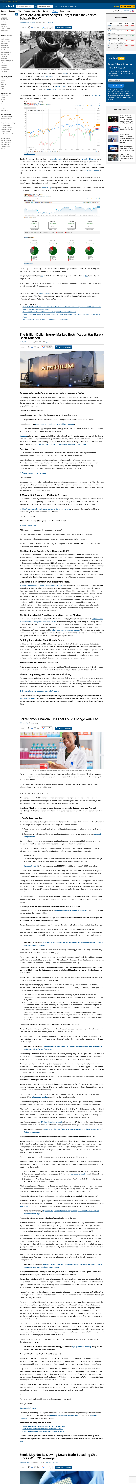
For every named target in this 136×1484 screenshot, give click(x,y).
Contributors (4, 26)
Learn (69, 11)
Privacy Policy (122, 97)
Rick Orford (4, 65)
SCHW (109, 36)
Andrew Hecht (5, 37)
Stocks (3, 11)
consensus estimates (92, 170)
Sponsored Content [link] (52, 342)
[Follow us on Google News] (46, 27)
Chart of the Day (5, 28)
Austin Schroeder (6, 39)
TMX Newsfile (4, 149)
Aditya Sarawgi (44, 293)
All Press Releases (6, 140)
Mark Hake (4, 58)
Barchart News (5, 22)
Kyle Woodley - (24, 723)
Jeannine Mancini (6, 52)
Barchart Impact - (25, 342)
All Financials (4, 95)
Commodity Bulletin (6, 129)
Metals (3, 86)
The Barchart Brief (6, 118)
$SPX (109, 26)
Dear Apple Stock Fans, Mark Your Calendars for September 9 (45, 319)
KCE (109, 40)
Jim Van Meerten (5, 54)
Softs (2, 89)
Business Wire (5, 144)
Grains (2, 82)
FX (1, 104)
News (55, 11)
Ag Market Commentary (8, 134)
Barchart (32, 22)
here (59, 299)
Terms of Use (111, 97)
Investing (46, 11)
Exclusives (3, 24)
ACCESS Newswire (6, 142)
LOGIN (116, 6)
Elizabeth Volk (5, 48)
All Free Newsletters (6, 116)
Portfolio (65, 6)
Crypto (3, 97)
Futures (27, 11)
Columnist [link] (50, 22)
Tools (62, 11)
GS (108, 45)
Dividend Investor (6, 125)
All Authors (4, 71)
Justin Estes (4, 56)
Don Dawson (4, 45)
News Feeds (4, 30)
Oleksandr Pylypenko (7, 61)
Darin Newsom (5, 43)
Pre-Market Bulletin (6, 127)
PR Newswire (4, 151)
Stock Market (4, 110)
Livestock (3, 84)
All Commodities (5, 78)
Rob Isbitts (4, 67)
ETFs (19, 11)
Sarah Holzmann (5, 69)
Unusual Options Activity (8, 123)
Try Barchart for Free (128, 6)
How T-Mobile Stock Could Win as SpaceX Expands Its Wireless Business (49, 312)
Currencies (36, 11)
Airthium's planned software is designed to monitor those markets (45, 509)
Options (12, 11)
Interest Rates (5, 106)
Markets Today (5, 20)
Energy (3, 80)
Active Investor (5, 121)
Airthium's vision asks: (28, 525)
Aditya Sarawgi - (24, 22)
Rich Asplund (4, 63)
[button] (134, 11)
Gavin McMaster (5, 50)
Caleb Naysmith (5, 41)
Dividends (3, 99)
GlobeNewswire (5, 146)
